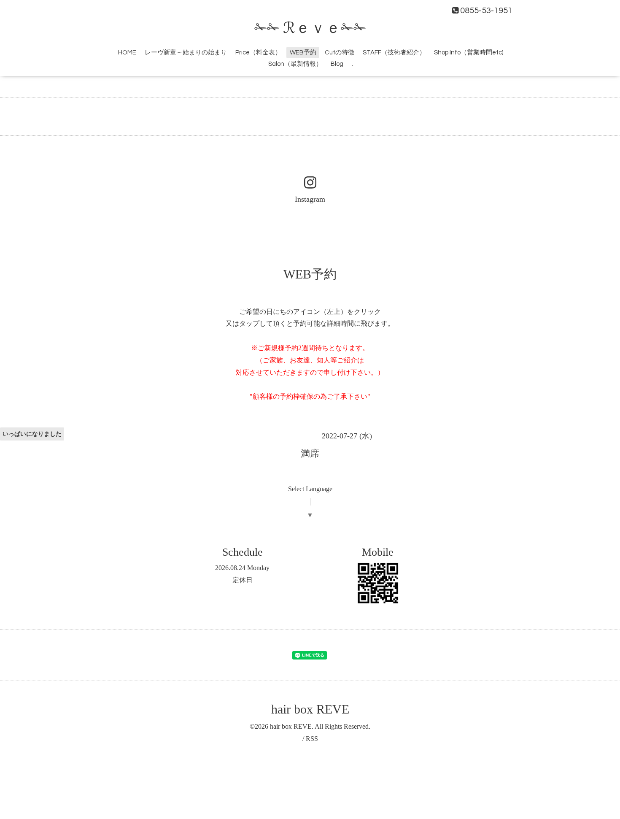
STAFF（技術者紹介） (394, 52)
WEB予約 (303, 52)
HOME (127, 52)
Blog (337, 64)
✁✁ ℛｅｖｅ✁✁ (310, 28)
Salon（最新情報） (295, 64)
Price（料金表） (258, 52)
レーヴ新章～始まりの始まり (186, 52)
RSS (312, 738)
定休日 (242, 580)
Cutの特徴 (339, 52)
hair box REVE (310, 709)
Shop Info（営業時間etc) (468, 52)
